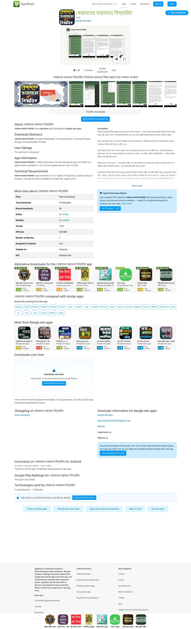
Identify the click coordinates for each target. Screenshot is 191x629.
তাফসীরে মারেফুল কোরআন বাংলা (85, 283)
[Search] (115, 4)
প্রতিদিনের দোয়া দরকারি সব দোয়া (24, 341)
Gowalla (38, 606)
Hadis (78, 307)
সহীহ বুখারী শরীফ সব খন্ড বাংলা (166, 283)
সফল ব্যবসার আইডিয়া (103, 341)
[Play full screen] (124, 59)
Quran (61, 307)
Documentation (124, 586)
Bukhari (35, 307)
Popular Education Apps (68, 509)
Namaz (104, 307)
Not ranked (64, 220)
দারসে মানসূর (121, 283)
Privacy (121, 580)
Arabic (43, 313)
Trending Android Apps (86, 586)
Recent (129, 307)
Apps (124, 4)
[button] (137, 432)
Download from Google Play (96, 119)
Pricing (133, 4)
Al (18, 313)
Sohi (35, 313)
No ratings (64, 214)
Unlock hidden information (54, 383)
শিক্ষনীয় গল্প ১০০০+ (62, 341)
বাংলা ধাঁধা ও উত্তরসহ (123, 341)
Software (163, 307)
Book (120, 307)
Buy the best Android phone (88, 598)
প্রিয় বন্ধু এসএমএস (82, 341)
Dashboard (144, 4)
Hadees (53, 307)
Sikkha (137, 307)
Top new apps (157, 509)
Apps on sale (135, 509)
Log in (172, 4)
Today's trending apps (37, 509)
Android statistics (84, 574)
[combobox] (102, 4)
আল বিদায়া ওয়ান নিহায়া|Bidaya (64, 283)
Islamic (44, 307)
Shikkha (52, 313)
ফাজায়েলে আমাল (142, 283)
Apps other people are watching (104, 509)
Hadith (95, 307)
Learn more (126, 203)
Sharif (27, 307)
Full (26, 313)
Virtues (146, 307)
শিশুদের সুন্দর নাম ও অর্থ (43, 341)
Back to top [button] (184, 605)
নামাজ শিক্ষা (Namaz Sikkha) (105, 283)
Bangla (18, 307)
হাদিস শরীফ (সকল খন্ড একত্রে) (24, 283)
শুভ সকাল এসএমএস (143, 341)
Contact (121, 574)
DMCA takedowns (125, 592)
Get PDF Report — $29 (110, 208)
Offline (154, 307)
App (86, 307)
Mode (61, 313)
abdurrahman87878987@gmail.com (114, 421)
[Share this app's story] (116, 59)
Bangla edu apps (41, 322)
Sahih (172, 307)
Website (101, 426)
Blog (120, 604)
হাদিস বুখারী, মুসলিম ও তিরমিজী (166, 341)
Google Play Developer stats (88, 580)
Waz (70, 307)
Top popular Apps (84, 592)
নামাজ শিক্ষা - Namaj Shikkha (44, 283)
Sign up (158, 4)
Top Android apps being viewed (47, 600)
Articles (121, 598)
